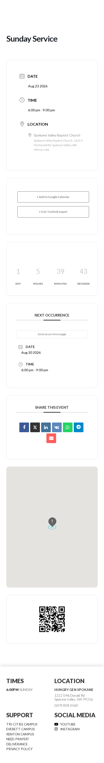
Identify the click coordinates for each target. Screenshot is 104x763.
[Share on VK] (57, 427)
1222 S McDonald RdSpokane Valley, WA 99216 (73, 697)
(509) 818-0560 (66, 705)
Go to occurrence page (52, 334)
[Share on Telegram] (78, 427)
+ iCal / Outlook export (53, 211)
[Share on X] (35, 427)
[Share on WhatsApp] (68, 427)
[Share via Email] (51, 438)
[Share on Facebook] (24, 427)
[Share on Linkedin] (46, 427)
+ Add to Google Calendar (53, 197)
